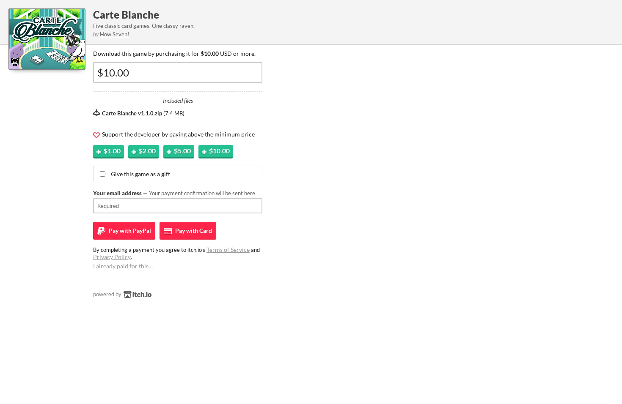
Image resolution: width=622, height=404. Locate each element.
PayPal (129, 230)
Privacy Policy (112, 256)
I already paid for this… (123, 266)
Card (193, 230)
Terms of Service (228, 249)
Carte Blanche (126, 14)
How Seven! (114, 34)
